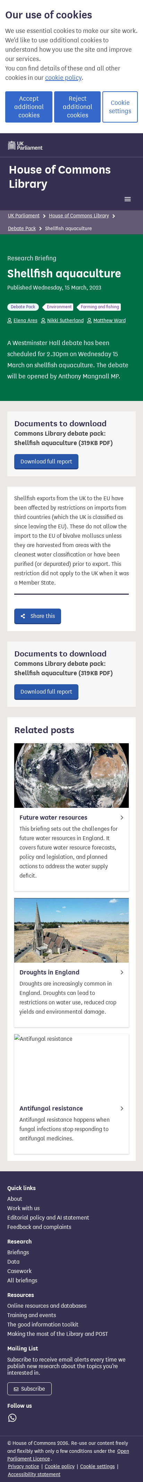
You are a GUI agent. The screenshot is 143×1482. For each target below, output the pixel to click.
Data (13, 1262)
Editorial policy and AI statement (48, 1218)
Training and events (31, 1315)
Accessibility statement (34, 1474)
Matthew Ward (109, 321)
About (14, 1199)
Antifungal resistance (51, 1108)
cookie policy (63, 78)
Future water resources (53, 817)
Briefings (18, 1252)
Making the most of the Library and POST (57, 1334)
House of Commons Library (60, 176)
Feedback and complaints (39, 1227)
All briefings (22, 1281)
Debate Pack (22, 229)
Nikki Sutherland (65, 321)
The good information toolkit (42, 1325)
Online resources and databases (46, 1306)
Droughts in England (49, 972)
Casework (19, 1271)
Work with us (23, 1208)
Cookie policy (60, 1467)
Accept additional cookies (29, 107)
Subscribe (32, 1388)
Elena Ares (25, 321)
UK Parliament (24, 216)
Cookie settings (120, 107)
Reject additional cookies (77, 107)
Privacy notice (23, 1467)
